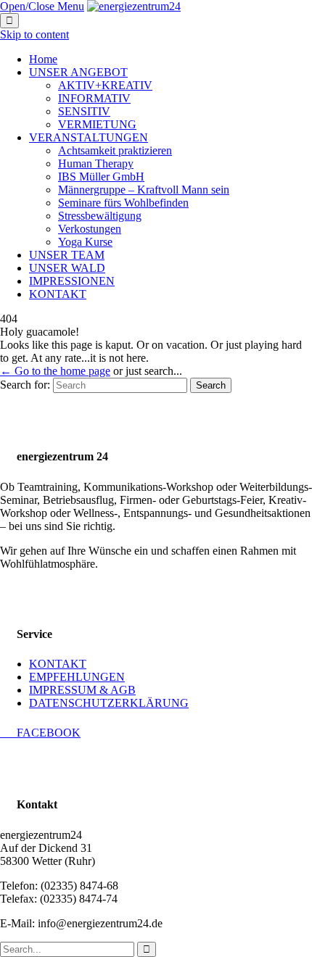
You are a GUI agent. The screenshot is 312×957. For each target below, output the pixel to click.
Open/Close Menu (42, 6)
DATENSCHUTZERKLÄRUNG (109, 703)
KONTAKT (57, 664)
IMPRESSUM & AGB (82, 690)
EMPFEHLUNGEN (77, 677)
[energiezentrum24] (134, 6)
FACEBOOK (40, 732)
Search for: (25, 384)
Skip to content (34, 34)
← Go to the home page (55, 371)
